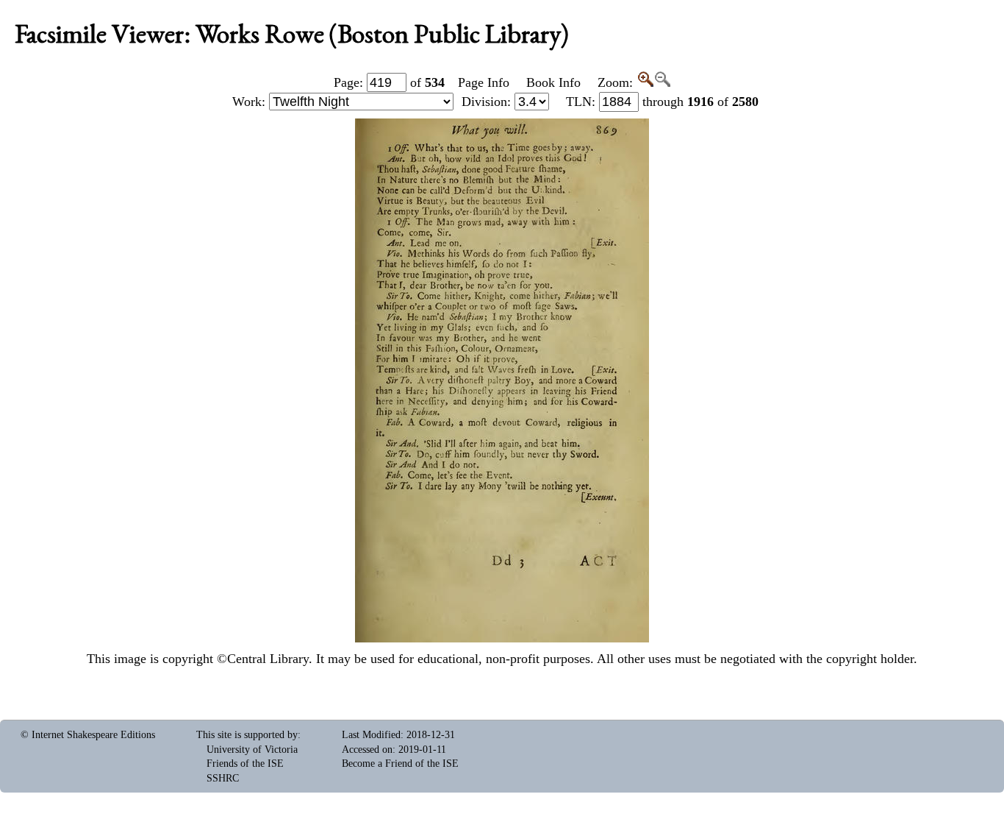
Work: (250, 101)
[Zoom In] (645, 82)
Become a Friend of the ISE (400, 763)
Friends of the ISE (245, 763)
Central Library (268, 658)
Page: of (389, 82)
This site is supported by (247, 734)
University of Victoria (252, 749)
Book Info (553, 82)
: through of (662, 101)
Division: (488, 101)
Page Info (483, 82)
